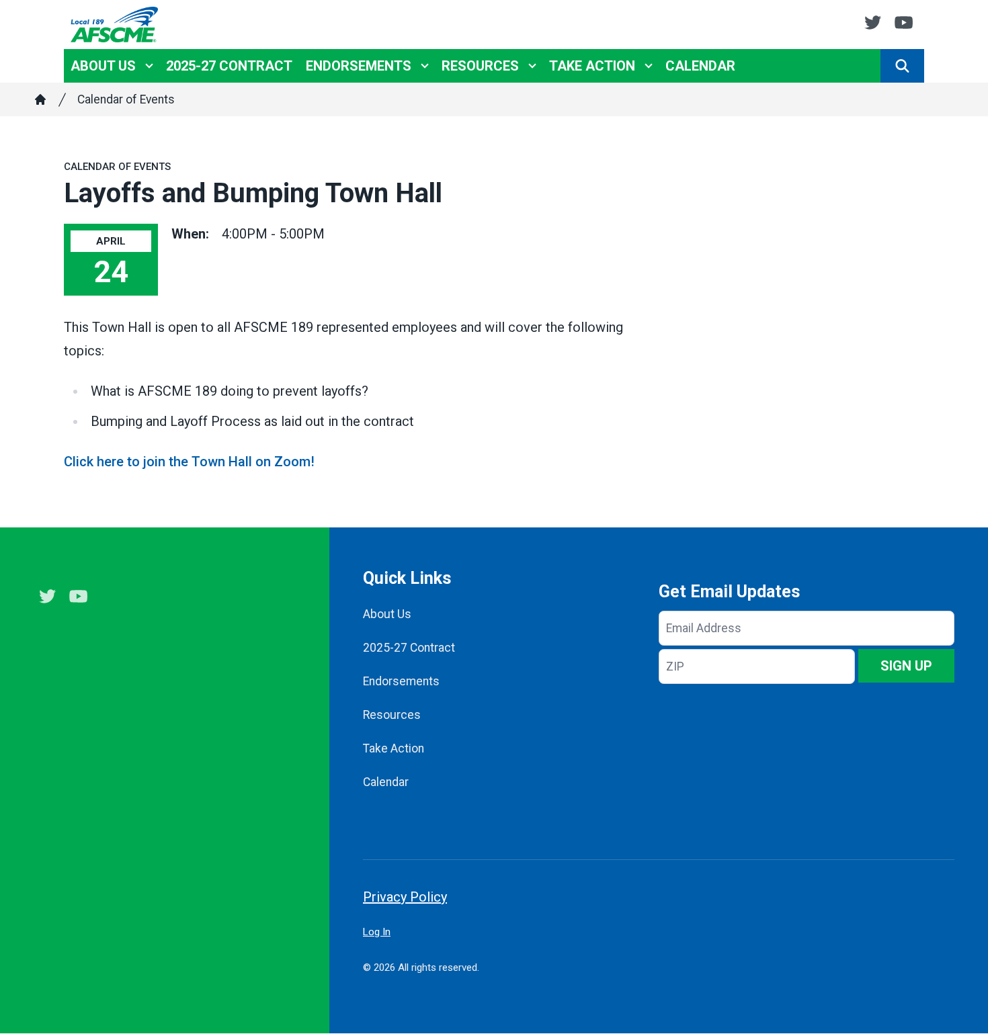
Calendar (700, 66)
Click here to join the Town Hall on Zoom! (189, 462)
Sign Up (906, 666)
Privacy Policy (405, 897)
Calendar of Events (126, 99)
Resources (480, 66)
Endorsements (358, 66)
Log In (376, 932)
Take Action (592, 66)
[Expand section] (149, 66)
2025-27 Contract (229, 66)
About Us (103, 66)
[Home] (40, 99)
